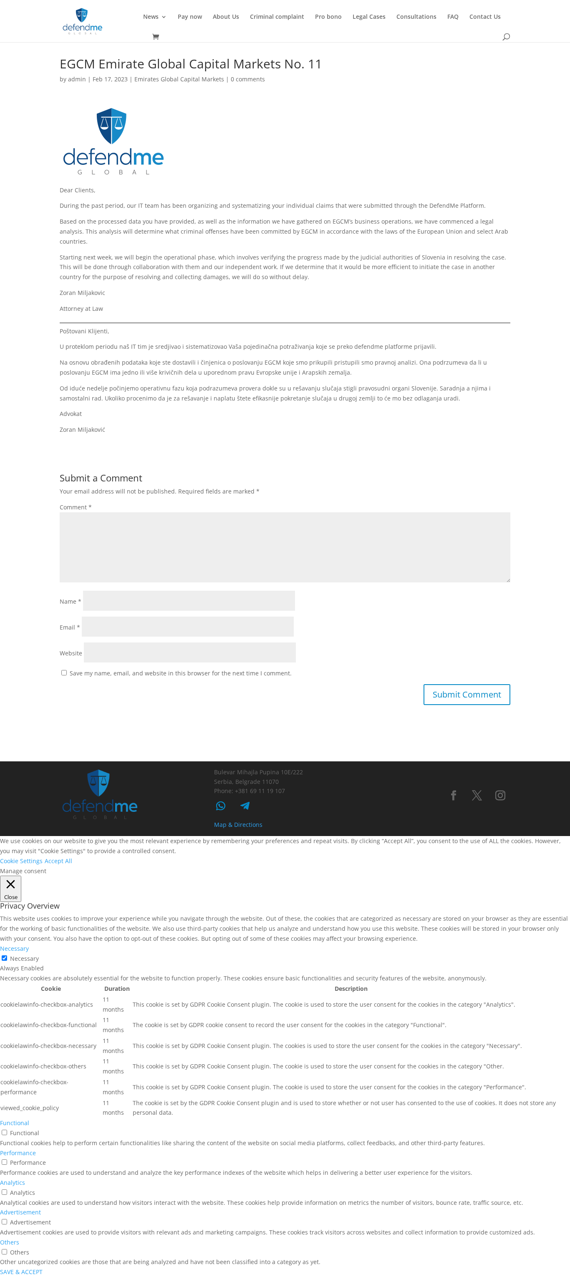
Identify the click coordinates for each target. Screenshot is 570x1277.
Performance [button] (18, 1153)
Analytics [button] (12, 1182)
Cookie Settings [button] (21, 861)
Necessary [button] (14, 948)
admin (77, 79)
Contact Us (485, 17)
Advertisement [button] (20, 1212)
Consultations (416, 17)
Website (71, 653)
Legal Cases (369, 17)
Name (70, 601)
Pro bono (328, 17)
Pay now (190, 17)
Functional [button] (14, 1123)
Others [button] (9, 1242)
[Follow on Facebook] (454, 796)
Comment (76, 507)
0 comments (248, 79)
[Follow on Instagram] (500, 796)
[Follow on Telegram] (245, 806)
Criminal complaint (277, 17)
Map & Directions (238, 825)
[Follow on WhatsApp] (220, 806)
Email (70, 627)
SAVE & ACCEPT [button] (21, 1272)
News (151, 17)
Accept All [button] (58, 861)
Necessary (24, 958)
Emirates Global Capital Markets (179, 79)
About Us (226, 17)
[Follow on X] (477, 796)
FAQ (453, 17)
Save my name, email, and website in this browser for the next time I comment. (181, 673)
